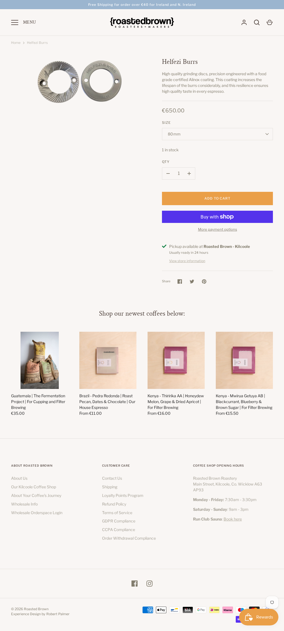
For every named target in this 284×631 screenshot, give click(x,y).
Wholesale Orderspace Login (36, 512)
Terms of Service (117, 512)
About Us (19, 478)
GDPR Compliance (118, 521)
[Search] (257, 22)
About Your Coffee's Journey (36, 495)
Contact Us (112, 478)
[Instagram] (149, 583)
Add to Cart (217, 198)
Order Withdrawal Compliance (129, 538)
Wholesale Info (24, 504)
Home (16, 43)
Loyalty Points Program (122, 495)
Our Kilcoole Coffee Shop (33, 486)
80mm (174, 134)
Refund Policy (114, 504)
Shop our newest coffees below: (142, 313)
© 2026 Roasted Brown (30, 609)
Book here (233, 519)
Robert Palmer (58, 614)
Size (166, 122)
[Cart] (269, 22)
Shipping (109, 486)
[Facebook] (134, 583)
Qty (166, 162)
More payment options (217, 229)
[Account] (244, 22)
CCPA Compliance (118, 529)
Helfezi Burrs (37, 43)
